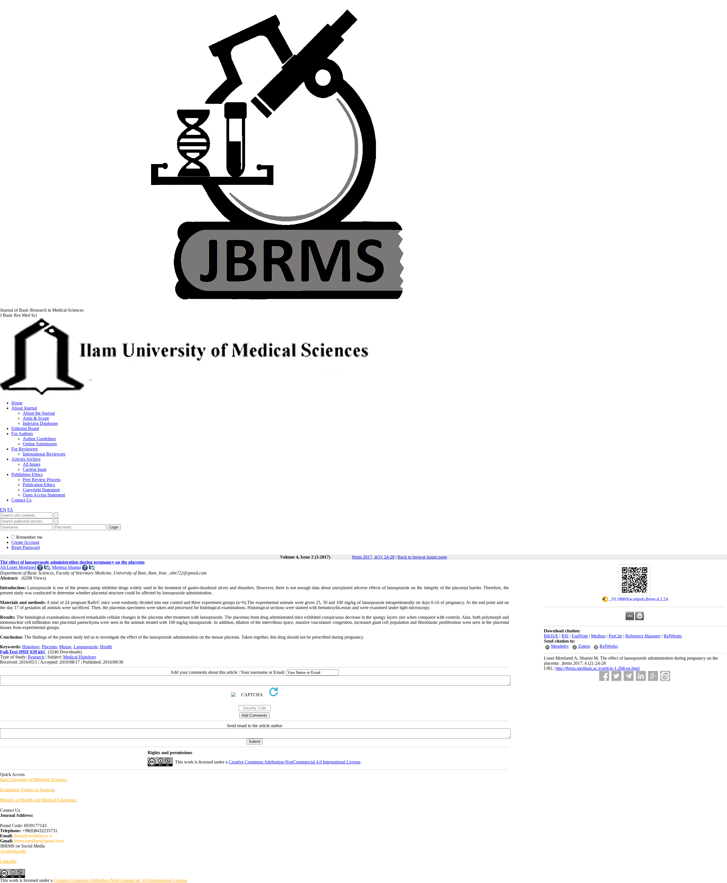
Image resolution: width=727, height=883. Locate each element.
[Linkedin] (641, 676)
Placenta (49, 646)
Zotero (584, 646)
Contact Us (21, 500)
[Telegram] (629, 676)
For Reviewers (24, 448)
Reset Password (25, 547)
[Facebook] (604, 676)
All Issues (31, 464)
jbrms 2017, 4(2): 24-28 (373, 557)
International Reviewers (44, 454)
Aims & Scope (36, 418)
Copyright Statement (41, 489)
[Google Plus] (653, 676)
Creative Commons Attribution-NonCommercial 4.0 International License (294, 762)
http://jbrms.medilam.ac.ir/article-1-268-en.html (597, 668)
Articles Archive (26, 459)
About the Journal (39, 413)
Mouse (65, 646)
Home (16, 402)
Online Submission (40, 443)
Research (36, 657)
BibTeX (551, 636)
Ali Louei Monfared (18, 567)
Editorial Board (25, 428)
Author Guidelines (39, 438)
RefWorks (673, 636)
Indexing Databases (40, 423)
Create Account (25, 542)
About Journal (24, 408)
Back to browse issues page (422, 557)
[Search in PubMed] (47, 569)
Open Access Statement (44, 494)
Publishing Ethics (27, 474)
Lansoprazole (86, 646)
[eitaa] (665, 676)
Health (106, 646)
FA (10, 509)
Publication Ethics (39, 484)
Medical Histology (79, 657)
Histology (30, 646)
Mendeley (560, 646)
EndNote (580, 636)
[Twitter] (616, 676)
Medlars (598, 636)
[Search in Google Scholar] (40, 569)
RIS (565, 636)
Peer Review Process (41, 479)
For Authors (22, 433)
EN (3, 509)
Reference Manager (643, 636)
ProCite (615, 636)
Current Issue (35, 469)
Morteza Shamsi (66, 567)
